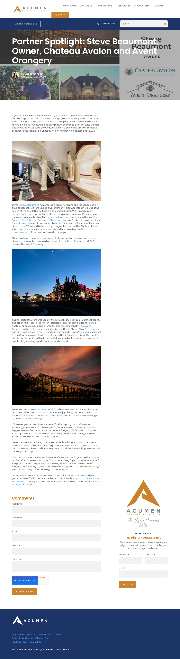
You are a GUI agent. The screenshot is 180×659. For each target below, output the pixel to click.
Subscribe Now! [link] (108, 23)
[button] (87, 6)
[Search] (165, 23)
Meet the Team (19, 642)
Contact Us (35, 642)
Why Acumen (70, 5)
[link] (29, 620)
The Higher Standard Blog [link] (25, 24)
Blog (24, 638)
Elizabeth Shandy (34, 73)
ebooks (30, 638)
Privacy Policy (62, 649)
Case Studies (123, 5)
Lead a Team (54, 634)
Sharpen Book (43, 638)
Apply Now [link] (60, 15)
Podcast (16, 638)
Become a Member (36, 634)
